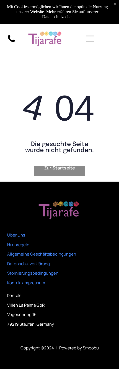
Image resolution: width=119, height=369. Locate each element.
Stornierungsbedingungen (32, 273)
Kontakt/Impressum (26, 283)
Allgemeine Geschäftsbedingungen (41, 254)
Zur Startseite (59, 168)
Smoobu (91, 348)
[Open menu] (90, 39)
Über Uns (16, 235)
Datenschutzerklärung (28, 264)
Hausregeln (18, 245)
